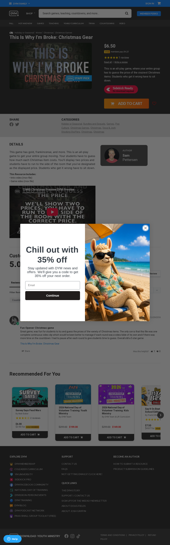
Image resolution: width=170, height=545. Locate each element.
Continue (52, 295)
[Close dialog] (145, 228)
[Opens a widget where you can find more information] (12, 539)
